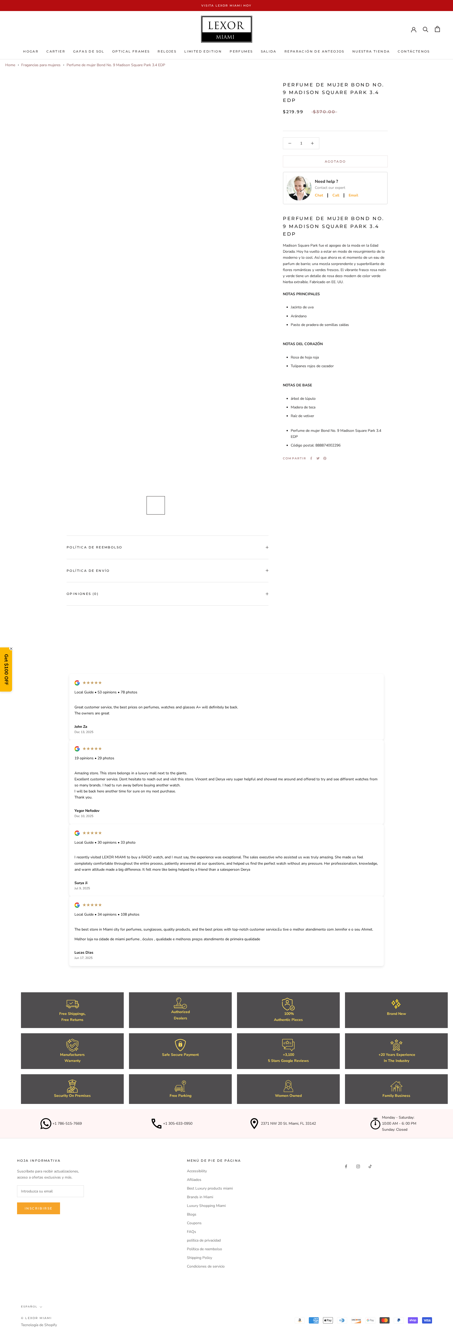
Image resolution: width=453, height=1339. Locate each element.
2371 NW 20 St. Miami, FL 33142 (288, 1123)
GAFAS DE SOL (88, 52)
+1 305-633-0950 (177, 1123)
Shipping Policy (199, 1257)
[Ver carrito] (437, 29)
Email (353, 195)
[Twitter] (318, 458)
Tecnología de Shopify (39, 1324)
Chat (319, 195)
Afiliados (194, 1179)
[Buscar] (425, 29)
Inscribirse (38, 1208)
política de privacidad (204, 1240)
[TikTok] (370, 1166)
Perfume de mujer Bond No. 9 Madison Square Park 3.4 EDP (116, 65)
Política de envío (88, 571)
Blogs (191, 1214)
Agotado (335, 161)
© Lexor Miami (36, 1318)
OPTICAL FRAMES (131, 52)
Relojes (167, 52)
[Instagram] (358, 1166)
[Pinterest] (324, 458)
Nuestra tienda (371, 52)
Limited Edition (203, 52)
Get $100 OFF (6, 669)
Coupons (194, 1223)
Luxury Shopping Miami (206, 1205)
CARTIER (55, 52)
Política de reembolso (94, 547)
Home (10, 65)
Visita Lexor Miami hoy (226, 5)
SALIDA (269, 52)
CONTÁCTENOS (414, 52)
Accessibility (197, 1171)
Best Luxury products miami (210, 1188)
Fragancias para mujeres (41, 65)
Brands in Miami (200, 1197)
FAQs (191, 1231)
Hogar (31, 52)
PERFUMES (241, 52)
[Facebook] (311, 458)
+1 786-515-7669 (67, 1123)
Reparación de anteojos (314, 52)
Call (335, 195)
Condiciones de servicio (206, 1266)
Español (29, 1306)
